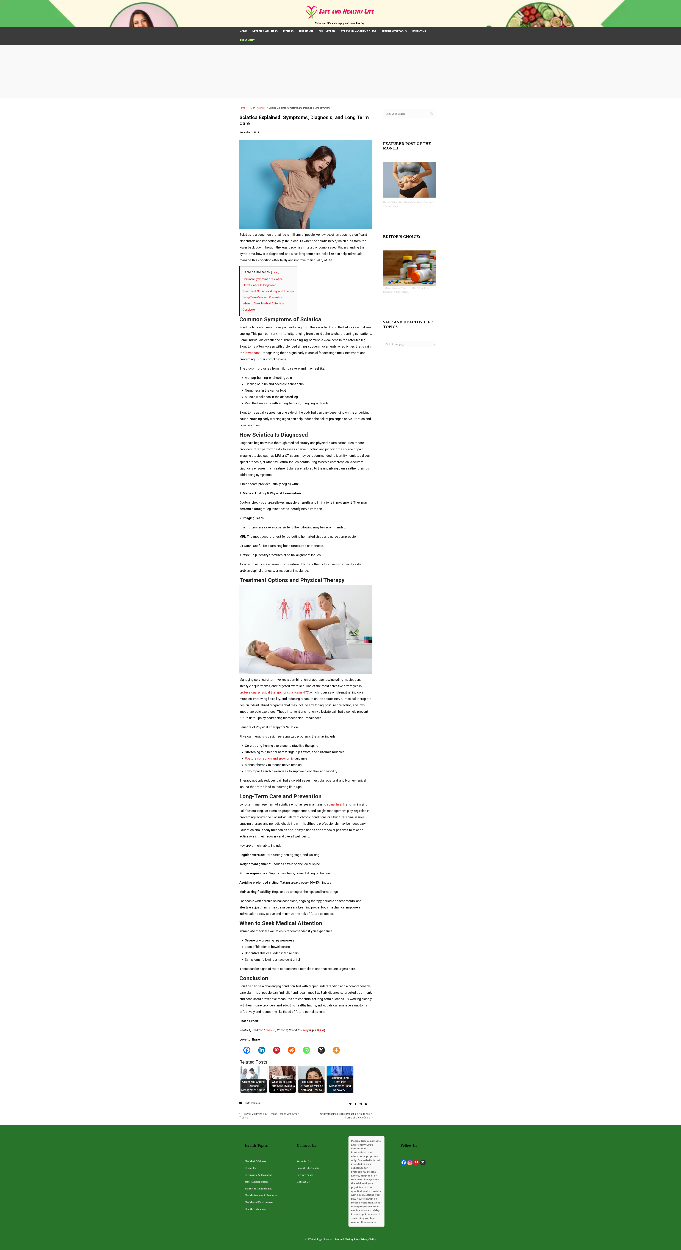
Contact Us (303, 1181)
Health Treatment (257, 108)
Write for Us (304, 1161)
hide (275, 272)
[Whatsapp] (306, 1050)
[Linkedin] (262, 1050)
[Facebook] (247, 1050)
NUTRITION (306, 31)
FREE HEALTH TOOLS (394, 31)
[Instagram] (410, 1162)
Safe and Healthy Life (346, 1239)
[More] (336, 1050)
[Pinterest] (277, 1050)
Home (242, 108)
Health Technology (256, 1209)
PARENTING (419, 31)
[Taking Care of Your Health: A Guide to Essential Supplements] (409, 268)
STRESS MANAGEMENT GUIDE (358, 31)
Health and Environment (259, 1202)
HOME (243, 31)
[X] (321, 1050)
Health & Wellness (255, 1161)
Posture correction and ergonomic (269, 758)
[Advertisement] (340, 72)
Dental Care (252, 1168)
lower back (252, 353)
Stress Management (256, 1181)
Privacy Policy (305, 1174)
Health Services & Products (261, 1195)
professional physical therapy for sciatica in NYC (274, 692)
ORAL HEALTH (327, 31)
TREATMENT (247, 40)
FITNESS (288, 31)
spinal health (336, 804)
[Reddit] (291, 1050)
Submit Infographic (308, 1168)
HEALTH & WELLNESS (265, 31)
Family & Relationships (258, 1188)
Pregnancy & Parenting (258, 1174)
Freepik (269, 1030)
